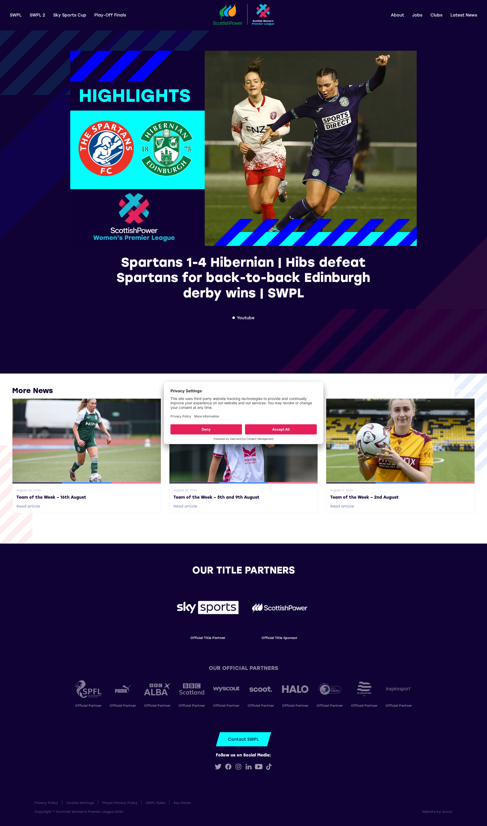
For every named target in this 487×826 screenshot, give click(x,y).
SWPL (16, 15)
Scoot (447, 811)
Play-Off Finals (110, 15)
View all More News (454, 390)
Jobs (417, 15)
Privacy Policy (46, 802)
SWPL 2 (37, 15)
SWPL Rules (155, 802)
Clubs (436, 15)
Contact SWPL (243, 739)
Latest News (463, 15)
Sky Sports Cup (69, 15)
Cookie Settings (80, 802)
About (397, 15)
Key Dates (182, 802)
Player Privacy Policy (119, 802)
